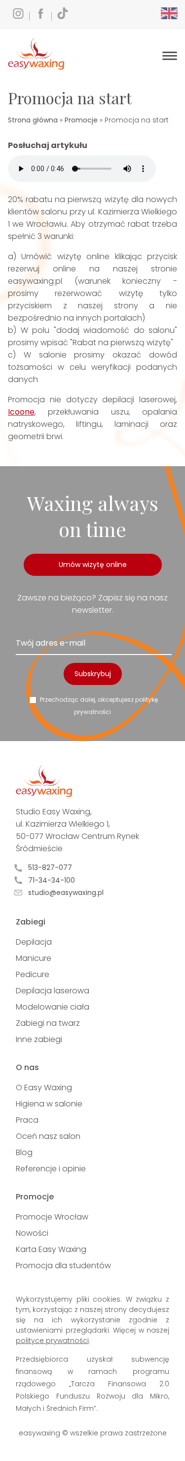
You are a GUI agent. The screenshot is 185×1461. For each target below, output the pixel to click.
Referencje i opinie (51, 1168)
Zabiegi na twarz (48, 1023)
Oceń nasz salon (48, 1136)
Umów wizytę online (93, 564)
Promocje (81, 120)
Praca (27, 1120)
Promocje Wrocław (52, 1216)
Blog (24, 1152)
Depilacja (34, 942)
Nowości (32, 1233)
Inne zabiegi (39, 1039)
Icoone (21, 411)
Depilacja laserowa (52, 990)
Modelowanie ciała (52, 1007)
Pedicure (32, 974)
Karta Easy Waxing (51, 1249)
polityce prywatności (52, 1340)
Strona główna (33, 120)
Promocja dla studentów (63, 1265)
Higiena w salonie (49, 1103)
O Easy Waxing (44, 1087)
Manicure (33, 958)
